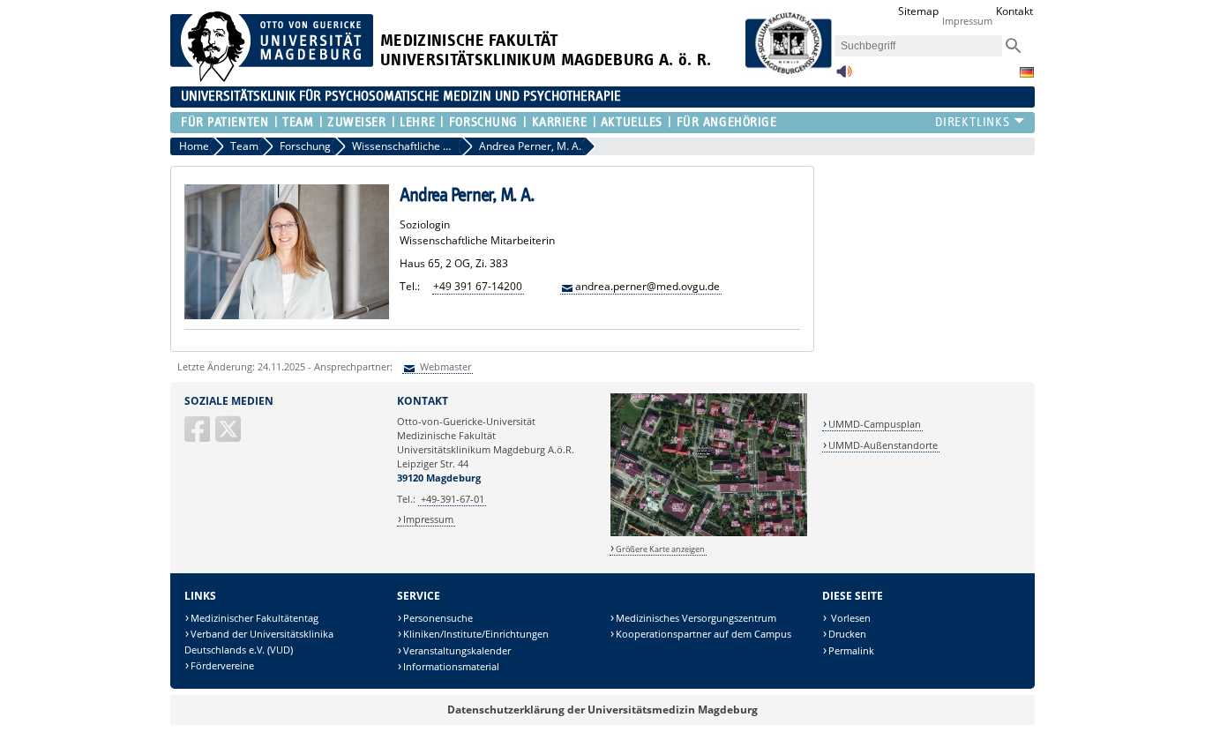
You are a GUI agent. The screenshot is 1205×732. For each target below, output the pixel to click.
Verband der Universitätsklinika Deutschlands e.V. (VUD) (258, 641)
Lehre (417, 122)
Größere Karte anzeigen (660, 549)
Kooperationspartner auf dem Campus (703, 633)
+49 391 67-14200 (477, 286)
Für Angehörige (726, 122)
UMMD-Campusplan (874, 423)
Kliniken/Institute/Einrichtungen (476, 633)
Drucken (847, 633)
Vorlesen (849, 617)
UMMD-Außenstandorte (883, 445)
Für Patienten (224, 122)
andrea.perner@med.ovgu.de (647, 286)
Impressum (967, 20)
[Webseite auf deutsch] (1027, 72)
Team (297, 122)
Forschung (483, 122)
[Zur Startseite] (271, 78)
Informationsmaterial (451, 666)
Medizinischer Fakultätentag (254, 617)
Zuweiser (356, 122)
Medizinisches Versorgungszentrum (696, 617)
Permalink (851, 650)
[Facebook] (198, 436)
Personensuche (438, 617)
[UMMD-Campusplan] (709, 533)
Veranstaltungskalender (457, 650)
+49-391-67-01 (452, 498)
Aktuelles (631, 122)
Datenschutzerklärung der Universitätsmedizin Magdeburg (602, 709)
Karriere (559, 122)
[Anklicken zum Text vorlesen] (844, 76)
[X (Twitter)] (229, 436)
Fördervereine (222, 665)
